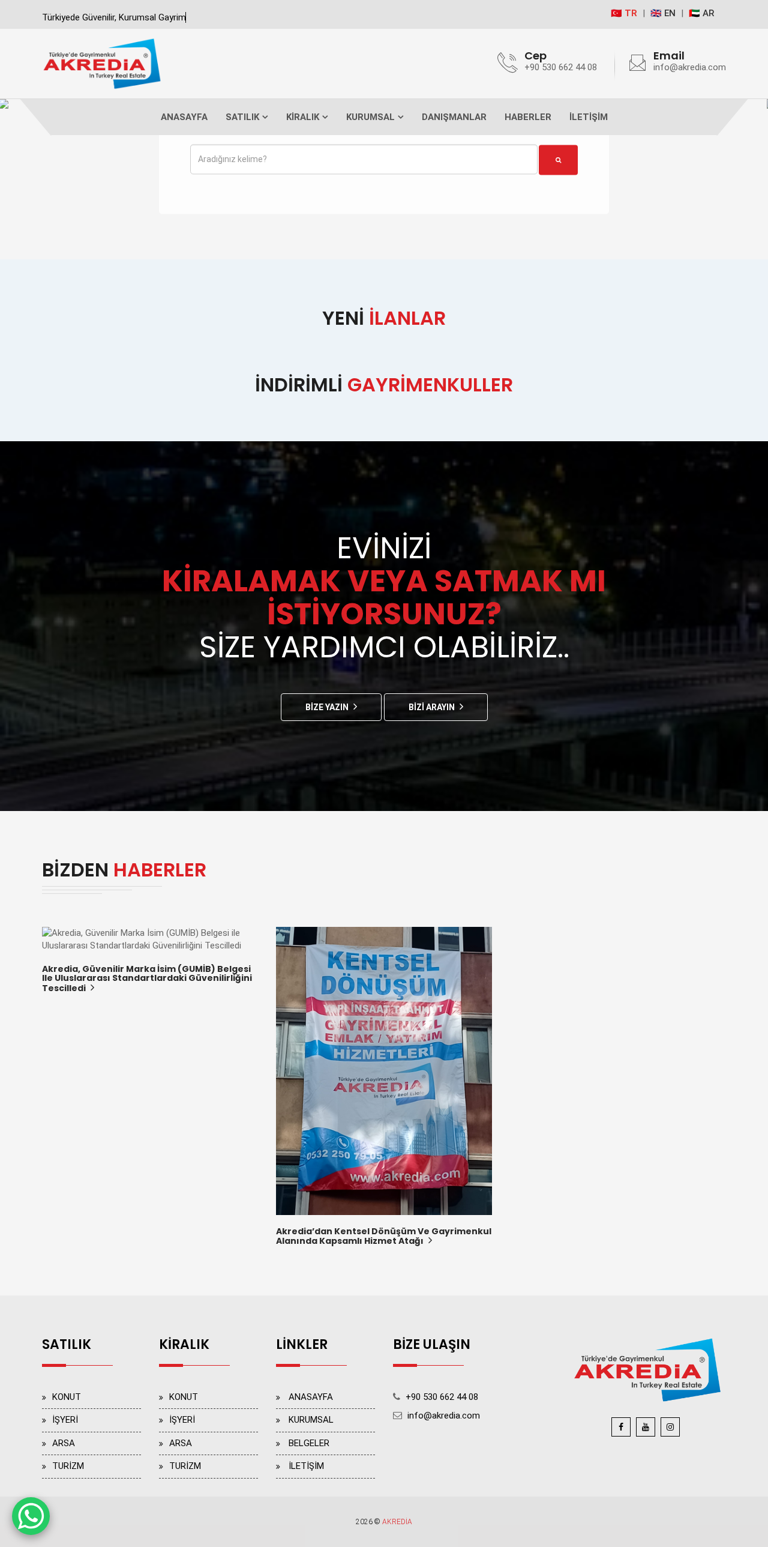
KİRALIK (302, 117)
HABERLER (528, 117)
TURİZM (68, 1466)
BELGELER (309, 1443)
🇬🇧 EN (663, 13)
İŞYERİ (65, 1419)
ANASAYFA (184, 117)
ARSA (63, 1443)
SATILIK (242, 117)
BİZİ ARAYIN (432, 707)
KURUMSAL (370, 117)
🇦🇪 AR (701, 13)
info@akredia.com (689, 67)
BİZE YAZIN (327, 707)
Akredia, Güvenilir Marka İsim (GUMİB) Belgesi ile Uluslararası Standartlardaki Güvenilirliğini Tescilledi (147, 979)
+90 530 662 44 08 (560, 67)
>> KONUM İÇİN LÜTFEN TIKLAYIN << (461, 1435)
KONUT (66, 1397)
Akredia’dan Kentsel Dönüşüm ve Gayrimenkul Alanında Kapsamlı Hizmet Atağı (383, 1237)
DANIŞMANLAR (454, 117)
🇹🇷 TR (624, 13)
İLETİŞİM (588, 117)
